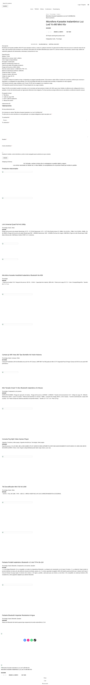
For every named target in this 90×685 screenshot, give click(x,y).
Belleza (48, 639)
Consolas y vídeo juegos (13, 442)
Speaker (33, 565)
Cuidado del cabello (51, 652)
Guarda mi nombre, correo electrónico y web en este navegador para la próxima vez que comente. (26, 154)
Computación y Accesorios (14, 391)
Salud (47, 642)
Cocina (48, 649)
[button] (4, 237)
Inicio (47, 14)
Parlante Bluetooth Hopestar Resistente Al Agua (18, 615)
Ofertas (70, 642)
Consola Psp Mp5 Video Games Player (15, 439)
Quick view (4, 241)
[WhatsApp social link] (78, 1)
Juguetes (4, 442)
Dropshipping (72, 647)
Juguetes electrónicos (25, 442)
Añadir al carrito (58, 31)
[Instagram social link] (76, 1)
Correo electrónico (7, 145)
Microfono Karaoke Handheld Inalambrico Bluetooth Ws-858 (22, 275)
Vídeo (13, 227)
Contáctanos (72, 644)
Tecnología (53, 14)
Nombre (4, 139)
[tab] (34, 44)
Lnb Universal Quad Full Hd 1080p (14, 224)
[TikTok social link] (79, 1)
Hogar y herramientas (51, 636)
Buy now (69, 31)
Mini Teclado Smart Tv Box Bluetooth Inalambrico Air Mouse (22, 388)
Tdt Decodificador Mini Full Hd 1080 (14, 487)
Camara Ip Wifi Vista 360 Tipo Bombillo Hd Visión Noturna (22, 355)
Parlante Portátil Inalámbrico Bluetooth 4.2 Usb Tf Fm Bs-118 (22, 562)
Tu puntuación (6, 117)
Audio (58, 14)
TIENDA (71, 639)
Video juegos (41, 442)
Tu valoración (6, 122)
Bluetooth (14, 565)
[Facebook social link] (74, 1)
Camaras (14, 358)
